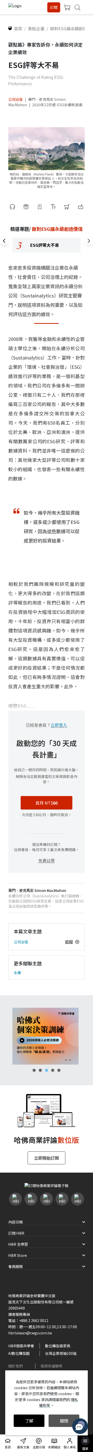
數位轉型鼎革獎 (57, 1345)
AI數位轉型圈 (19, 1353)
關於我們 (15, 1366)
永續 (17, 972)
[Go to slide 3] (46, 1070)
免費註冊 (46, 860)
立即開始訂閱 (46, 1158)
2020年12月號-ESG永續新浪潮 (57, 104)
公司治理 (15, 99)
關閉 (64, 1421)
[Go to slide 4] (52, 1070)
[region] (46, 245)
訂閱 (53, 7)
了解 (29, 1421)
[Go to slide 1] (34, 1070)
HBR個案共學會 (21, 1345)
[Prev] (4, 241)
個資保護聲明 (51, 1366)
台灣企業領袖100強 (60, 1353)
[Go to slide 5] (58, 1070)
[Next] (89, 241)
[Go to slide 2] (40, 1070)
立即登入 (59, 725)
